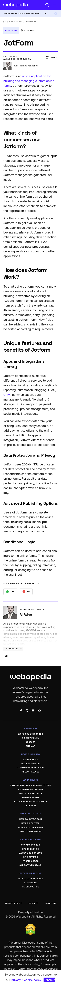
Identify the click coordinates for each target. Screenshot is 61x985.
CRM (6, 394)
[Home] (4, 22)
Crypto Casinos (30, 844)
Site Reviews (30, 857)
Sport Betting (30, 849)
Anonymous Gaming (30, 853)
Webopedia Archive (30, 873)
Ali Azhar (33, 65)
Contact (30, 742)
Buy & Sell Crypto (30, 813)
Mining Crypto (30, 797)
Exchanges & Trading (30, 789)
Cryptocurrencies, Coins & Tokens (30, 785)
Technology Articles (30, 878)
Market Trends (30, 763)
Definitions (15, 22)
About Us (50, 903)
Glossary (30, 805)
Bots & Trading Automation (30, 801)
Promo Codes (31, 861)
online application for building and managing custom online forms (28, 80)
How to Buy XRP (30, 823)
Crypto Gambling (30, 839)
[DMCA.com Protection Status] (30, 926)
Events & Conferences (30, 767)
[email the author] (6, 656)
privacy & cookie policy (26, 980)
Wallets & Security (30, 793)
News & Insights (30, 754)
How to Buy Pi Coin (30, 831)
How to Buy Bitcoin (30, 819)
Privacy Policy (30, 738)
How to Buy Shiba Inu (30, 827)
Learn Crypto (31, 780)
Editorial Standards (30, 734)
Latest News (30, 759)
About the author (31, 609)
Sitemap (30, 746)
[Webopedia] (15, 5)
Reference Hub (30, 886)
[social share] (21, 711)
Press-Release (30, 771)
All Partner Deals (30, 865)
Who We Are (30, 728)
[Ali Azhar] (7, 63)
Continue (49, 980)
